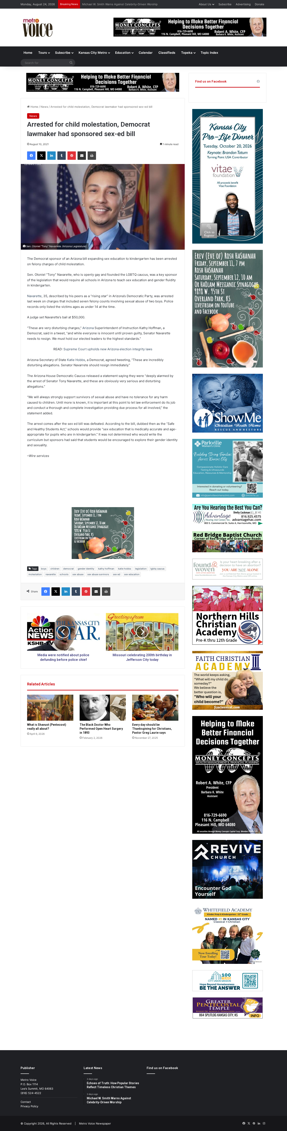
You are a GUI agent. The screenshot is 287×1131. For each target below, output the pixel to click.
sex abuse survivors (98, 574)
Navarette (34, 296)
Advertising (243, 4)
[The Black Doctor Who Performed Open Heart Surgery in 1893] (103, 708)
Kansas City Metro (93, 53)
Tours (42, 53)
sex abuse (77, 574)
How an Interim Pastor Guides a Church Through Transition (121, 4)
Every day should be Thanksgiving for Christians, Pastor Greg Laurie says (152, 728)
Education (122, 53)
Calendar (146, 53)
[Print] (92, 155)
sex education (131, 574)
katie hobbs (124, 568)
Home (28, 53)
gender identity (86, 568)
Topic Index (209, 53)
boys (43, 568)
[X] (41, 155)
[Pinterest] (71, 155)
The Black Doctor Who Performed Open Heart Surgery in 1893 (101, 728)
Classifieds (166, 53)
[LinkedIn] (51, 155)
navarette (51, 574)
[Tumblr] (61, 155)
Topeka (186, 53)
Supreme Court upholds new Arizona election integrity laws (107, 349)
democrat (68, 568)
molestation (35, 574)
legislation (140, 568)
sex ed (116, 574)
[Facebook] (31, 155)
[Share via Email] (82, 155)
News (44, 106)
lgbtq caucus (157, 568)
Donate (259, 4)
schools (64, 574)
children (54, 568)
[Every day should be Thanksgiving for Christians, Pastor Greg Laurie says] (155, 708)
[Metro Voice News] (37, 27)
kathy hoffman (106, 568)
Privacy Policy (29, 1106)
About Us (205, 4)
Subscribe (225, 4)
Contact (26, 1101)
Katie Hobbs (76, 360)
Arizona (88, 328)
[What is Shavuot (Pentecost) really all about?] (50, 708)
